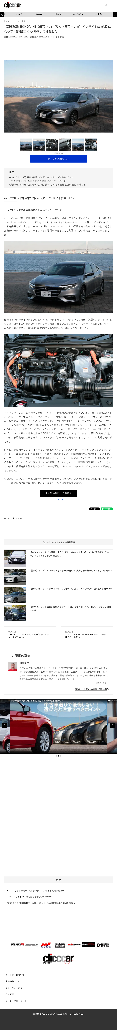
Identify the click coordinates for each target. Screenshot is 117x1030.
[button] (115, 14)
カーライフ (78, 14)
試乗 (13, 518)
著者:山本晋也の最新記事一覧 (91, 689)
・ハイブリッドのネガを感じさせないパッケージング (37, 180)
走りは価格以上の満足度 (58, 493)
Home (58, 14)
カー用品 (97, 14)
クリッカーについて (15, 974)
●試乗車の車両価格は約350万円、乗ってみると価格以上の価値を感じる (47, 184)
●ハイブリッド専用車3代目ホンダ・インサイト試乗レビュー (41, 177)
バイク (19, 14)
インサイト (20, 518)
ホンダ (7, 518)
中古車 (39, 14)
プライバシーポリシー (16, 987)
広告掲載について (14, 981)
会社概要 (10, 994)
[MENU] (111, 5)
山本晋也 (60, 37)
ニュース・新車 (19, 21)
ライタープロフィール (16, 1000)
